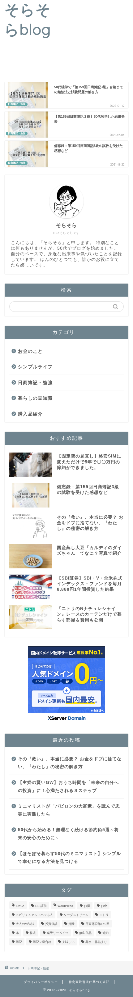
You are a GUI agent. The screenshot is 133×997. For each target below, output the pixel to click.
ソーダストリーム (76, 915)
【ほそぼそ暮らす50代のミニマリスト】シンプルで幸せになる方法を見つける (69, 857)
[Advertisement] (94, 40)
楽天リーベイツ (57, 933)
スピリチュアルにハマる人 (34, 915)
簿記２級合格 (42, 942)
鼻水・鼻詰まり (96, 942)
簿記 (19, 942)
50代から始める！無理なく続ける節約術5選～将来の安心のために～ (68, 833)
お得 (87, 906)
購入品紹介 (30, 414)
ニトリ (104, 915)
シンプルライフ (35, 366)
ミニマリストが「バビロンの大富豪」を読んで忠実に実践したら (69, 810)
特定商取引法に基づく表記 (89, 982)
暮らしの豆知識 (35, 398)
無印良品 (85, 933)
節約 (105, 933)
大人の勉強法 (25, 924)
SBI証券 (41, 906)
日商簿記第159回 (97, 924)
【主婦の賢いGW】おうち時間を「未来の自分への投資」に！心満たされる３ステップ (68, 786)
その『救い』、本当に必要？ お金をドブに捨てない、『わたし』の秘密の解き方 (70, 763)
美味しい (68, 942)
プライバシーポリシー (41, 982)
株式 (33, 933)
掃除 (71, 924)
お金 (104, 906)
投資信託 (51, 924)
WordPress (65, 906)
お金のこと (30, 351)
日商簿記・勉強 (35, 382)
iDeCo (20, 906)
